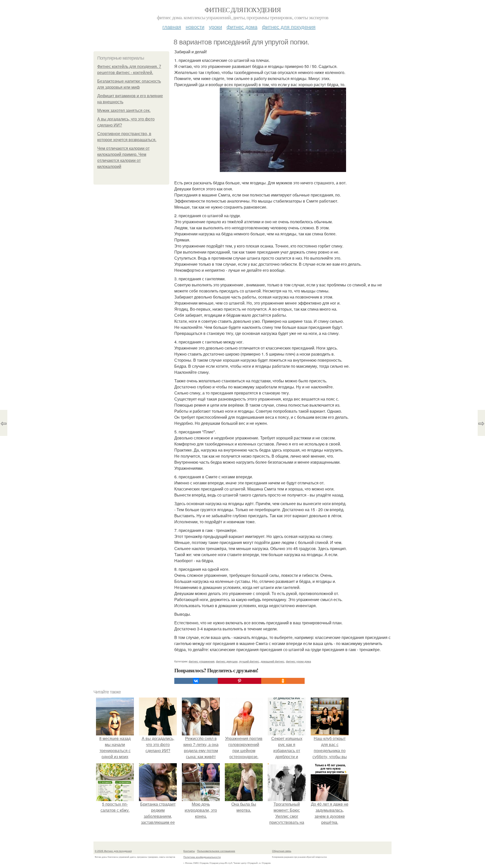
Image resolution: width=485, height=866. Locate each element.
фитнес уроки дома (298, 661)
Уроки (215, 26)
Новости (195, 26)
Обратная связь (281, 851)
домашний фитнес (272, 661)
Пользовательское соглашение (216, 851)
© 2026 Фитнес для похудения (113, 851)
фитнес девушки (226, 661)
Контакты (189, 851)
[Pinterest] (239, 681)
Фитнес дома (242, 26)
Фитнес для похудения (242, 9)
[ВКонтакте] (196, 681)
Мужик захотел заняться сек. (124, 110)
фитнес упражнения (201, 661)
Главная (171, 26)
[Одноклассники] (283, 681)
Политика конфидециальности (202, 857)
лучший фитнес (249, 661)
